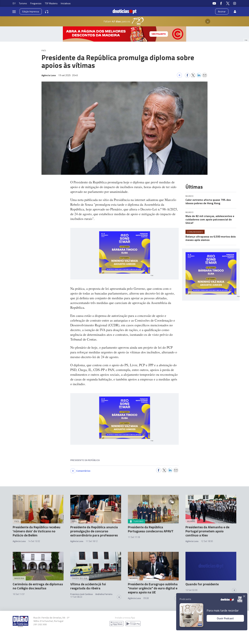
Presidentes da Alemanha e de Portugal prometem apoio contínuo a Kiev (207, 531)
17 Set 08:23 (76, 597)
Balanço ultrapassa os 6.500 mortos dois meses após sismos (210, 238)
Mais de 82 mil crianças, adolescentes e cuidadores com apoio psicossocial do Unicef (209, 219)
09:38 (146, 598)
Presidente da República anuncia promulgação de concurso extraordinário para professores (94, 531)
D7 (14, 3)
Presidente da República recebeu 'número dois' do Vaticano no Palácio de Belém (36, 531)
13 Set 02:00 (191, 590)
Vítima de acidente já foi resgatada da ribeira (88, 586)
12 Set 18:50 (207, 541)
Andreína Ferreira (103, 594)
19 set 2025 (68, 75)
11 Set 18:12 (92, 541)
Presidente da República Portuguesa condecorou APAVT (150, 529)
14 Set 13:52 (34, 541)
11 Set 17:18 (134, 537)
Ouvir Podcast (225, 618)
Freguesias (36, 3)
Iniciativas (66, 3)
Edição (30, 11)
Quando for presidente (202, 584)
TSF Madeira (51, 3)
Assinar (222, 11)
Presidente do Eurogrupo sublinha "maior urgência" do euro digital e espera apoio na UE (153, 588)
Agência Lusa (19, 541)
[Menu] (14, 11)
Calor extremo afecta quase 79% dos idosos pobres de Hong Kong (208, 201)
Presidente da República (85, 460)
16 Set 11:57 (19, 594)
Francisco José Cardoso (81, 594)
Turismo (23, 3)
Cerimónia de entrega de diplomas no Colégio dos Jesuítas (38, 586)
